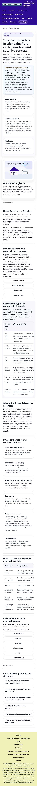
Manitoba (12, 11)
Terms (18, 761)
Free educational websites (18, 754)
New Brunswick (7, 14)
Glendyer (18, 653)
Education (13, 22)
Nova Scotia (19, 14)
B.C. (23, 18)
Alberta (29, 18)
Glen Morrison (18, 633)
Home (4, 11)
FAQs (18, 741)
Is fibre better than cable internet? (15, 707)
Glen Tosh (18, 643)
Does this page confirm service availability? (17, 690)
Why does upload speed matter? (18, 714)
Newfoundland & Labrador (11, 18)
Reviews (18, 748)
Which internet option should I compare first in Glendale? (18, 698)
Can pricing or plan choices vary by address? (18, 721)
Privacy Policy (18, 757)
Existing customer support (18, 751)
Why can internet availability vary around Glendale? (17, 682)
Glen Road (18, 638)
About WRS (18, 745)
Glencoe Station (18, 648)
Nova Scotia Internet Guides (18, 738)
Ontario (4, 22)
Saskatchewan (22, 11)
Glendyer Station (18, 658)
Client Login (23, 22)
